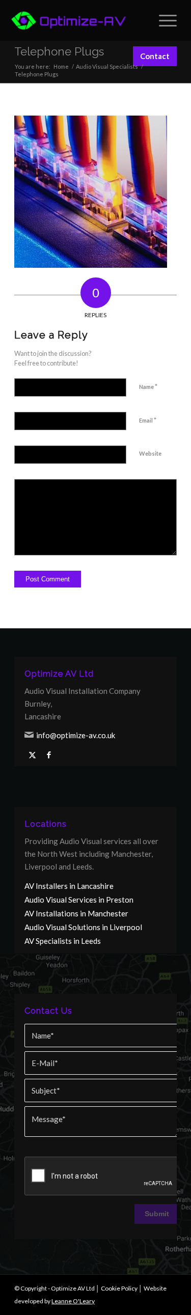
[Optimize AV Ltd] (69, 20)
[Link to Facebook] (49, 755)
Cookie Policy (119, 1288)
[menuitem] (163, 20)
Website (150, 453)
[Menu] (163, 20)
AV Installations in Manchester (76, 913)
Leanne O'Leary (73, 1301)
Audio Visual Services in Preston (78, 899)
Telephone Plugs (59, 51)
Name (148, 386)
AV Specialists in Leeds (62, 940)
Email (147, 420)
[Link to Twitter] (32, 755)
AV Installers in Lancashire (69, 885)
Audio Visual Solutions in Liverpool (83, 927)
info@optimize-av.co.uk (75, 735)
